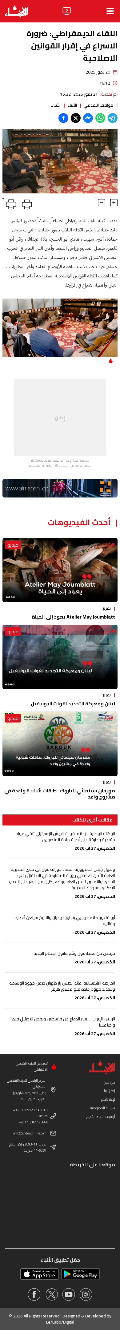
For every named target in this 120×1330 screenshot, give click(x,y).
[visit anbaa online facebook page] (34, 1294)
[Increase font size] (114, 202)
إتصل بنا (109, 1090)
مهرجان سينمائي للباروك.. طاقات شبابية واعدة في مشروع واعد (59, 793)
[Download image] (8, 188)
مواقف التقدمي (98, 105)
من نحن (109, 1082)
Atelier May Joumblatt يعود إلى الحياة (73, 616)
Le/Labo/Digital (60, 1322)
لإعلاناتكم (108, 1099)
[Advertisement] (60, 417)
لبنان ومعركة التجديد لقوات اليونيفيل (73, 703)
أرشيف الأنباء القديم (100, 1116)
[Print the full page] (26, 203)
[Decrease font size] (101, 202)
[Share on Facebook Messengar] (88, 118)
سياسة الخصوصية (102, 1107)
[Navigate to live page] (66, 11)
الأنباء (72, 105)
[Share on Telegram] (113, 118)
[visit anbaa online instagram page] (85, 1294)
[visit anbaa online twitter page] (51, 1294)
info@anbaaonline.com (29, 1133)
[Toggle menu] (110, 11)
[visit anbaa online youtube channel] (68, 1294)
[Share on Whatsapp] (100, 118)
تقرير (107, 608)
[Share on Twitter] (76, 118)
